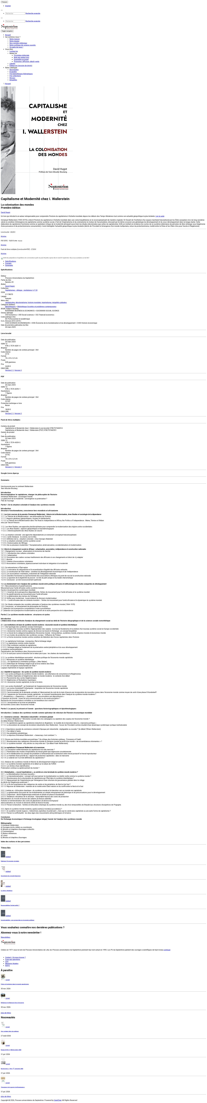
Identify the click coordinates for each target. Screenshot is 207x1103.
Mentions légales (11, 964)
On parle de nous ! (16, 47)
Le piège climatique (6, 890)
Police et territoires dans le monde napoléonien (15, 984)
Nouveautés (14, 70)
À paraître (13, 72)
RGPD (7, 966)
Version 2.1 (9, 370)
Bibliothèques (10, 307)
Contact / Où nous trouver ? (15, 957)
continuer (167, 950)
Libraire (12, 64)
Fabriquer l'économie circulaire (10, 861)
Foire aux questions (12, 959)
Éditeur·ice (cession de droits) (20, 66)
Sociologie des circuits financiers (10, 876)
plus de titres (6, 1013)
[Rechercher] (2, 10)
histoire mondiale (34, 303)
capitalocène (10, 303)
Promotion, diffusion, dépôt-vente (26, 61)
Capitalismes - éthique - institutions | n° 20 (21, 290)
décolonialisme (21, 303)
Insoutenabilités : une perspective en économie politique (17, 920)
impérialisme (46, 303)
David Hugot (5, 212)
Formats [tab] (8, 263)
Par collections (15, 76)
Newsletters (5, 937)
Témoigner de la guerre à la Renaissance (13, 1087)
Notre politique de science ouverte (22, 45)
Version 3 (18, 370)
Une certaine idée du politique (10, 1031)
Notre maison (14, 39)
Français (4, 2)
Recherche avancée (33, 13)
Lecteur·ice (13, 51)
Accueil (8, 35)
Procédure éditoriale (21, 55)
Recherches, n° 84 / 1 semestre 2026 (12, 1068)
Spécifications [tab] (10, 261)
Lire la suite (159, 216)
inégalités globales (59, 303)
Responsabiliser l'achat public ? (10, 905)
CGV (6, 961)
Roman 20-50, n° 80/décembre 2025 (11, 1050)
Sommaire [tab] (9, 265)
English (8, 6)
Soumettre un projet (21, 59)
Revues (12, 78)
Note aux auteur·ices (21, 57)
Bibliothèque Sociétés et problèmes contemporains (36, 307)
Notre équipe (14, 41)
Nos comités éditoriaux (18, 43)
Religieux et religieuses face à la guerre (12, 1002)
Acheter (3, 236)
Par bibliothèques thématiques (21, 74)
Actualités (13, 80)
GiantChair (57, 1100)
